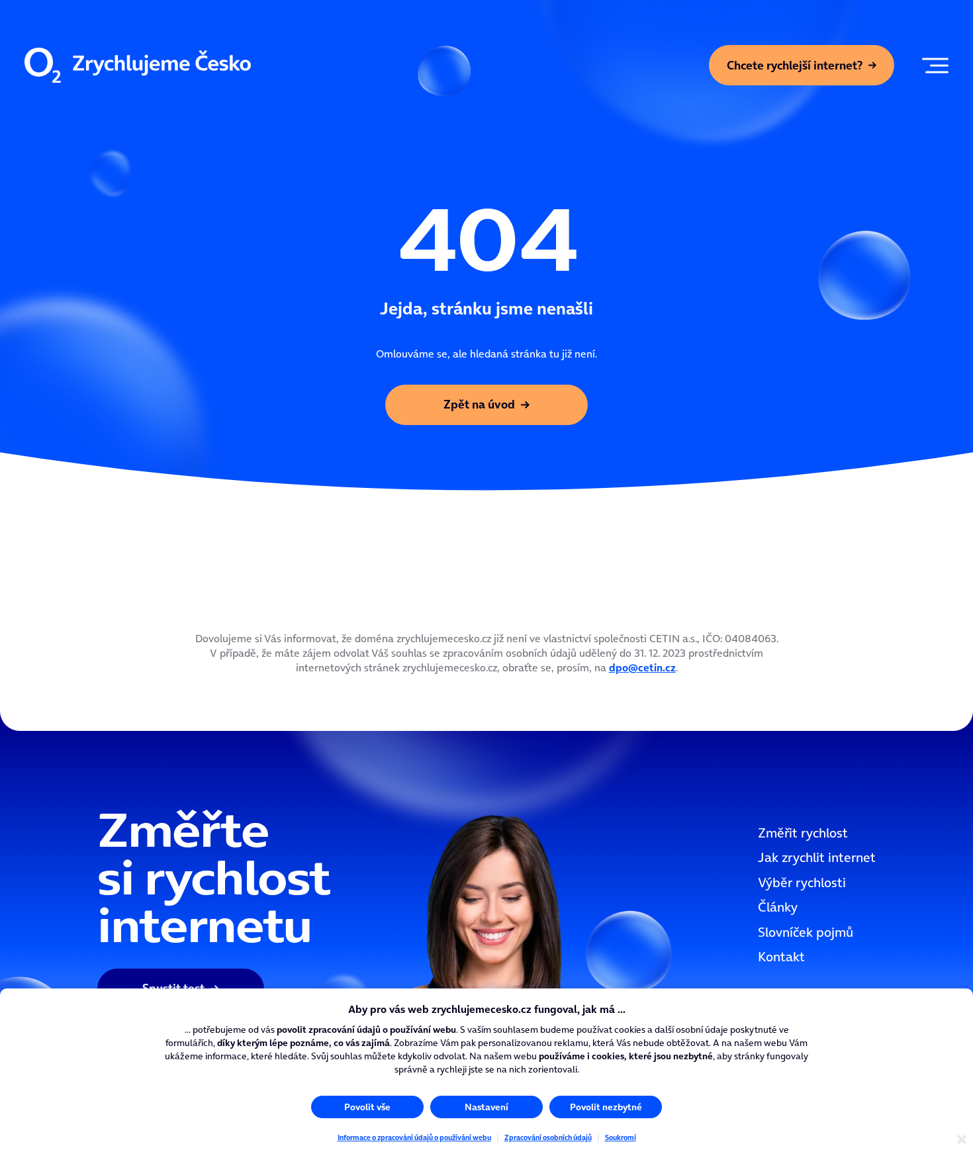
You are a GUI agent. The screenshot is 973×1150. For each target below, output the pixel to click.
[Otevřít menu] (932, 65)
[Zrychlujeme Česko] (137, 65)
